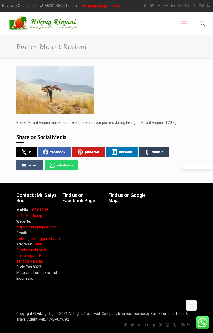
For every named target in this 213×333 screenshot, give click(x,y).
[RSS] (208, 5)
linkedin (125, 152)
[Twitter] (152, 5)
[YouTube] (159, 5)
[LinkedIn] (173, 5)
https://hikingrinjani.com (36, 227)
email (33, 165)
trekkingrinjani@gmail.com (99, 6)
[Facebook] (145, 5)
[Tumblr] (194, 5)
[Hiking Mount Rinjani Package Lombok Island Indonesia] (44, 23)
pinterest (92, 152)
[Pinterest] (180, 5)
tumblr (157, 152)
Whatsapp (33, 216)
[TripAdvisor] (201, 5)
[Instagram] (187, 5)
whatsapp (65, 165)
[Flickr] (166, 5)
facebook (57, 152)
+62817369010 (57, 6)
